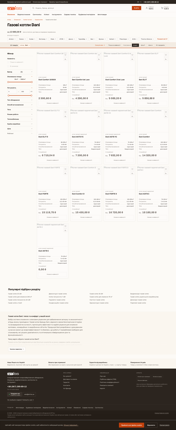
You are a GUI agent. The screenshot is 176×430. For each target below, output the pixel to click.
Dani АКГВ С (43, 251)
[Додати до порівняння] (65, 59)
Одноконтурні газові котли (99, 303)
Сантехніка (99, 407)
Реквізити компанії (106, 385)
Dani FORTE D (111, 194)
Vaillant (112, 39)
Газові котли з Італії (15, 303)
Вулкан (102, 39)
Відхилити (151, 425)
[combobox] (83, 8)
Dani (25, 45)
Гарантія (66, 382)
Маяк (53, 39)
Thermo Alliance (147, 39)
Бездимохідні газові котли (139, 294)
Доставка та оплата (70, 379)
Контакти (66, 385)
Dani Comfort (144, 137)
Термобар (82, 39)
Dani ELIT (143, 79)
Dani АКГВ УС (78, 137)
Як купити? (67, 376)
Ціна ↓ (150, 45)
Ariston (12, 39)
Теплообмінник (13, 119)
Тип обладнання (13, 100)
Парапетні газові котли (57, 300)
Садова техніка (87, 407)
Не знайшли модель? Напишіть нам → (20, 400)
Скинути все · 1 (100, 45)
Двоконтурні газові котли (58, 294)
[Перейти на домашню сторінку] (17, 8)
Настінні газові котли (97, 300)
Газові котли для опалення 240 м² (20, 297)
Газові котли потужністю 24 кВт (19, 300)
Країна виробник (13, 124)
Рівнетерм (124, 39)
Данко (72, 39)
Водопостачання (48, 407)
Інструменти (60, 407)
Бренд (15, 72)
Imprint (102, 388)
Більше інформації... (71, 425)
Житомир (43, 39)
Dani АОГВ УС (111, 137)
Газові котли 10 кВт (15, 294)
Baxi (93, 39)
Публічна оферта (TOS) (108, 379)
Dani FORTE (43, 194)
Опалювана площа (14, 76)
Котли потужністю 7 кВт (57, 297)
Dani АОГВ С (144, 194)
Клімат (69, 407)
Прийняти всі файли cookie (131, 425)
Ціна (9, 129)
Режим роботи (12, 114)
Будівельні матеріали (33, 407)
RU (141, 2)
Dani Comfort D (78, 194)
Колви (32, 39)
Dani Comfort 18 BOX (47, 79)
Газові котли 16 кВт (96, 294)
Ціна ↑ (143, 45)
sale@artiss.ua (29, 394)
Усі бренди (67, 388)
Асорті (135, 45)
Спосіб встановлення (15, 105)
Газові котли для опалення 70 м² (101, 297)
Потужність (11, 88)
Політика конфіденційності (109, 382)
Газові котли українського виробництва (144, 297)
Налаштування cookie (162, 413)
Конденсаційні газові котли (58, 303)
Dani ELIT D (43, 137)
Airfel (134, 39)
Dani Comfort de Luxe (81, 79)
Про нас (103, 376)
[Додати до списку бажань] (65, 55)
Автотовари (20, 407)
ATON (62, 39)
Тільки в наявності (114, 45)
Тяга (9, 109)
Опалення (77, 407)
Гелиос (22, 39)
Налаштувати (164, 425)
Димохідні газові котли (138, 300)
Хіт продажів (160, 45)
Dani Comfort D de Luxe (115, 79)
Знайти (136, 8)
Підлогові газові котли (138, 303)
